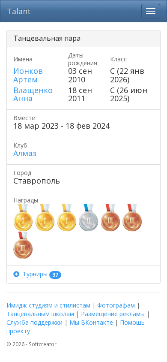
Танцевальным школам (40, 314)
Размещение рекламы (113, 314)
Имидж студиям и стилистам (48, 305)
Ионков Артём (28, 75)
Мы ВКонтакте (91, 322)
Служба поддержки (34, 322)
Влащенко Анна (33, 94)
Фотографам (116, 305)
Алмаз (24, 153)
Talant (19, 11)
